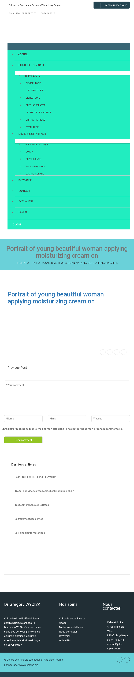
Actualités (65, 640)
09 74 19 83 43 (47, 13)
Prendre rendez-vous (115, 5)
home (19, 263)
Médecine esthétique (71, 627)
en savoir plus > (13, 644)
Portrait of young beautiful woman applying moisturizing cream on (71, 263)
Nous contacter (68, 631)
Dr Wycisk (64, 636)
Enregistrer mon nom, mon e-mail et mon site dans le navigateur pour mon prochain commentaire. (62, 428)
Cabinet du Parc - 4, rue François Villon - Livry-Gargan (34, 5)
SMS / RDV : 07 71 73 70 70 (22, 13)
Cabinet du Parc (116, 622)
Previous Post (17, 367)
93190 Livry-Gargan (118, 635)
